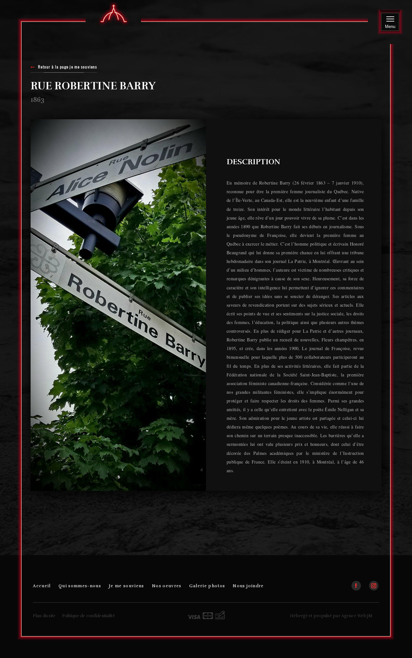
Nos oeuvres (167, 586)
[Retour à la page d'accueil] (113, 13)
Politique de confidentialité (88, 615)
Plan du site (44, 615)
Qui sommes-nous (80, 586)
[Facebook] (359, 582)
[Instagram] (374, 582)
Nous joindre (248, 586)
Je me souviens (126, 586)
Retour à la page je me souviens (67, 67)
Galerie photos (207, 586)
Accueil (42, 586)
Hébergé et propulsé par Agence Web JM (331, 615)
